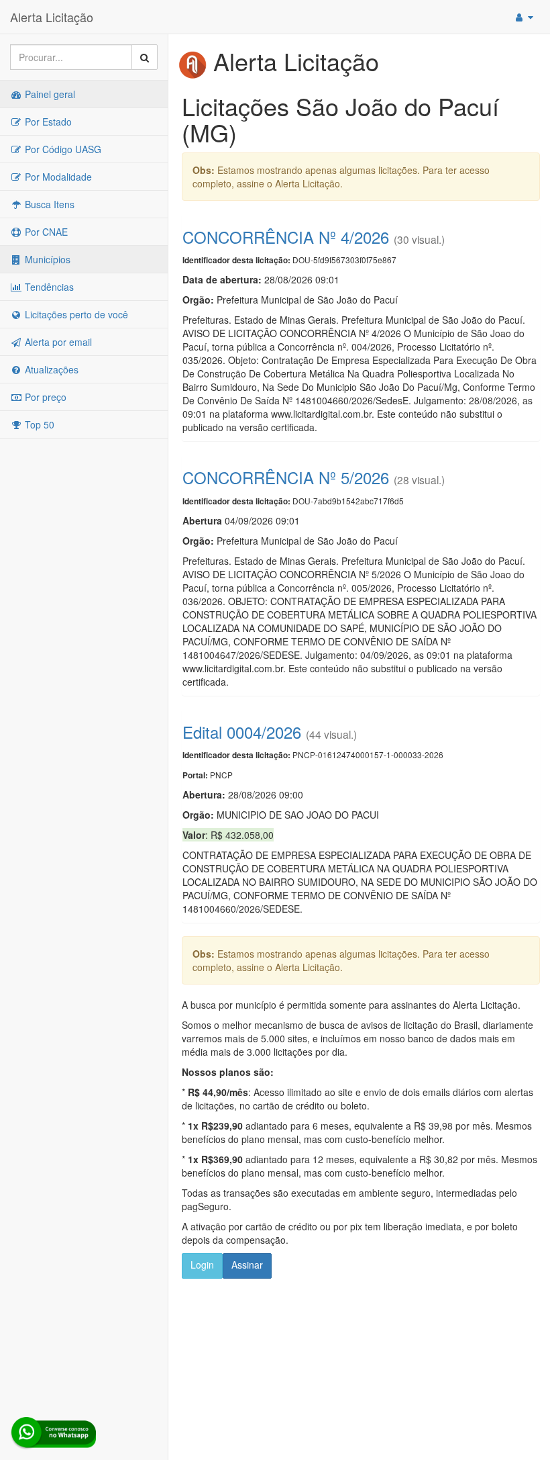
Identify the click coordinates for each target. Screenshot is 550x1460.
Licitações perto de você (75, 314)
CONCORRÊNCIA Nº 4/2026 (285, 236)
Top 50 (38, 424)
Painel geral (48, 94)
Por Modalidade (57, 176)
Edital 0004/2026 (241, 731)
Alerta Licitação (51, 17)
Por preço (44, 397)
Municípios (46, 259)
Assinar (247, 1264)
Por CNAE (45, 231)
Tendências (48, 286)
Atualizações (50, 369)
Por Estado (47, 121)
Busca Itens (48, 204)
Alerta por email (57, 342)
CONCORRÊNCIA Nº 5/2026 (285, 477)
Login (202, 1264)
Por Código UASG (61, 149)
